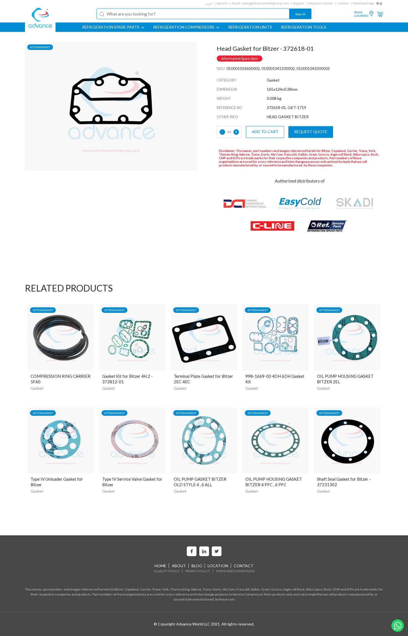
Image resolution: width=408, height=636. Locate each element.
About (179, 565)
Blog (197, 565)
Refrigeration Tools (303, 27)
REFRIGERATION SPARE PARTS (111, 27)
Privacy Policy (197, 571)
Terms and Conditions (235, 571)
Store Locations (361, 14)
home (160, 565)
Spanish (222, 3)
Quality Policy (167, 571)
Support (298, 3)
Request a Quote (320, 3)
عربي (209, 3)
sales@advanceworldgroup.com (265, 3)
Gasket (37, 388)
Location (218, 565)
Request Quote (310, 131)
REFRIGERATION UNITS (250, 27)
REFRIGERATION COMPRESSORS (184, 27)
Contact (343, 3)
